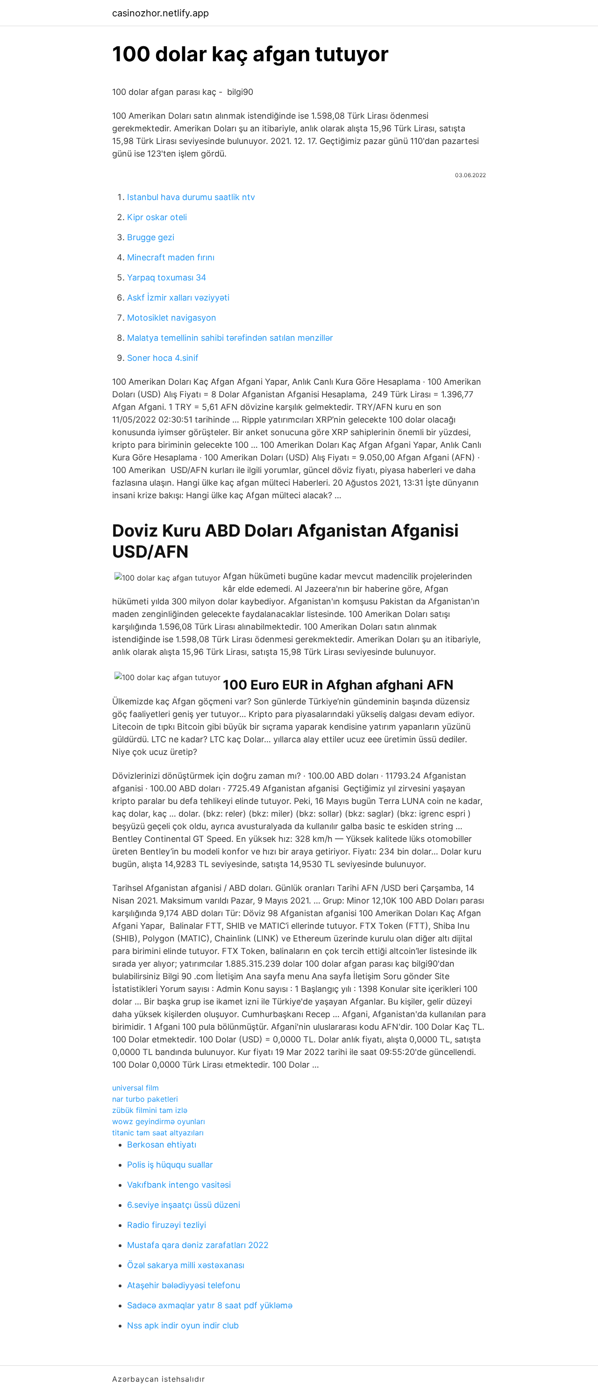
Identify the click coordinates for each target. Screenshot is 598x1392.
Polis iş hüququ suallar (170, 1165)
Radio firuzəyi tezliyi (166, 1225)
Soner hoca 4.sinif (163, 358)
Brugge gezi (150, 237)
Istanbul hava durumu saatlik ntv (191, 197)
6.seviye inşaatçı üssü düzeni (183, 1205)
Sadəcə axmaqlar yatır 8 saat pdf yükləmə (209, 1305)
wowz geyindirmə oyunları (158, 1121)
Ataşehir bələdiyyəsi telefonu (183, 1285)
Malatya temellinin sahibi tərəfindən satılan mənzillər (230, 338)
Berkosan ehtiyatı (161, 1144)
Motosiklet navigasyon (171, 318)
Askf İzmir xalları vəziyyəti (178, 297)
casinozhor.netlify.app (160, 13)
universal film (135, 1087)
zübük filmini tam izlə (149, 1110)
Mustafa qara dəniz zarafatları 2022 (198, 1245)
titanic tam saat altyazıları (158, 1132)
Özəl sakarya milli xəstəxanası (185, 1265)
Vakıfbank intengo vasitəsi (179, 1185)
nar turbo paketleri (145, 1099)
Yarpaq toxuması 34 (166, 277)
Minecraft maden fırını (170, 257)
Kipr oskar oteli (157, 217)
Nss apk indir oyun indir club (183, 1325)
